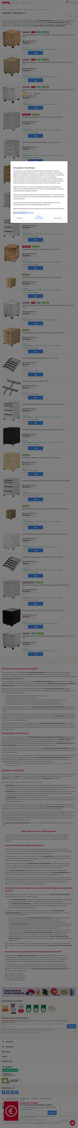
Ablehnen (20, 218)
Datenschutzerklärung (20, 212)
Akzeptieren (58, 218)
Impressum (30, 212)
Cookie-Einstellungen (39, 217)
